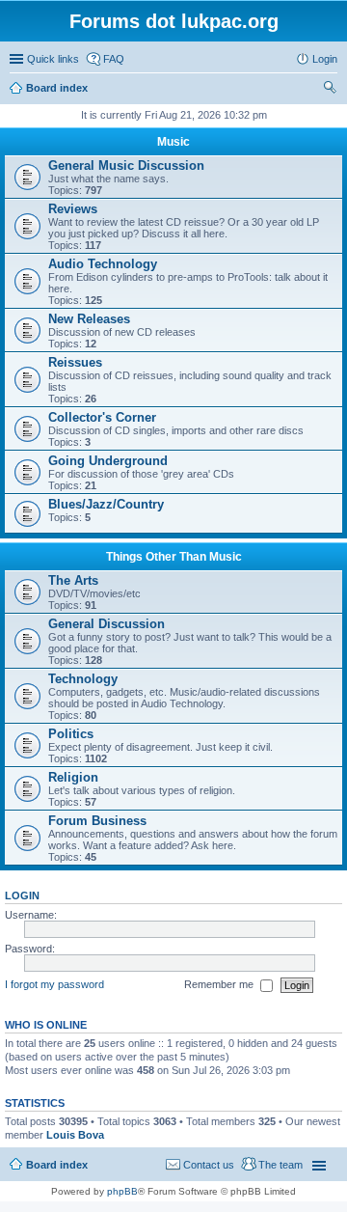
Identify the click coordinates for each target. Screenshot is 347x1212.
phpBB (122, 1191)
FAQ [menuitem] (113, 59)
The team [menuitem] (280, 1165)
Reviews (72, 209)
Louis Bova (75, 1135)
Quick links (53, 59)
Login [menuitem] (324, 59)
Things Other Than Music (174, 557)
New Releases (89, 319)
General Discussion (106, 624)
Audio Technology (102, 264)
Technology (83, 679)
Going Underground (108, 461)
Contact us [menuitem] (208, 1165)
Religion (73, 777)
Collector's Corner (102, 417)
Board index (57, 1165)
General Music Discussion (126, 165)
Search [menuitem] (329, 89)
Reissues (75, 362)
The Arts (73, 580)
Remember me (220, 984)
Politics (70, 734)
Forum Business (97, 820)
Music (173, 142)
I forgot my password (54, 984)
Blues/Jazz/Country (106, 504)
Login (22, 895)
